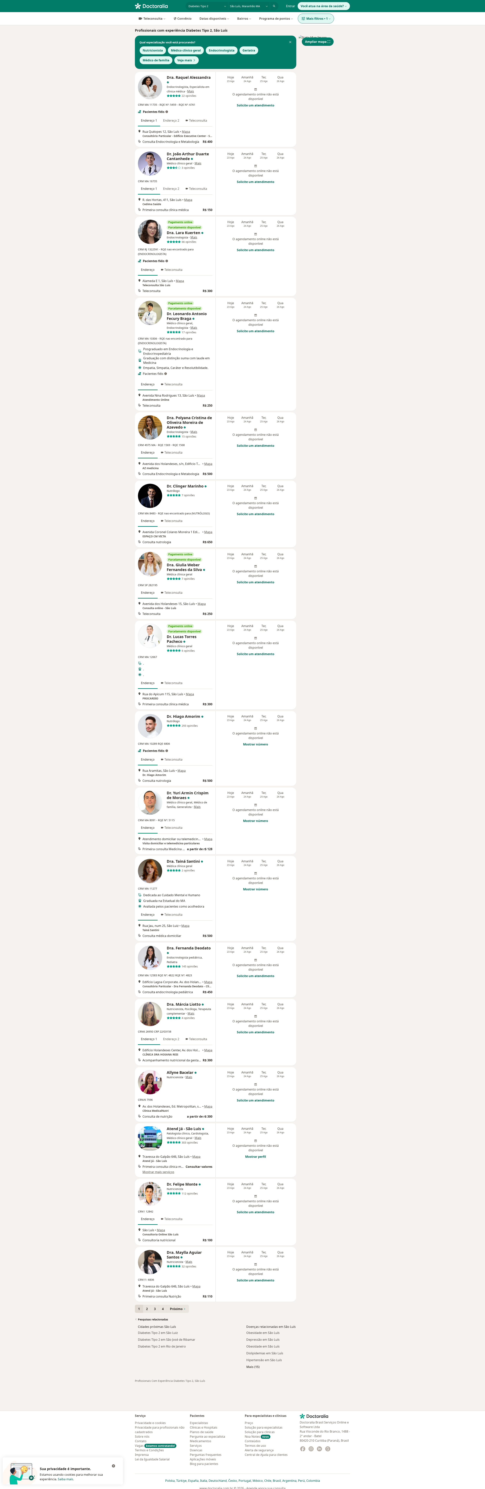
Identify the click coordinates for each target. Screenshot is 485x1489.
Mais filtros (317, 18)
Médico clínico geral (186, 50)
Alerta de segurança (259, 1450)
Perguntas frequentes (205, 1455)
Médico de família (156, 60)
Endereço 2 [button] (171, 120)
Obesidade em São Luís (263, 1333)
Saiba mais (65, 1479)
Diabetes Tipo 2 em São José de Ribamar (166, 1339)
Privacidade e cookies (150, 1423)
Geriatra (248, 50)
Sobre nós (142, 1436)
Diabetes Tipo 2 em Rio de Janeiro (162, 1346)
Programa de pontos (274, 18)
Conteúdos (252, 1441)
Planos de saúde (201, 1432)
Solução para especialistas (263, 1427)
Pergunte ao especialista (207, 1436)
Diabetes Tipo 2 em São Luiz (158, 1333)
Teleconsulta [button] (198, 120)
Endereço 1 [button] (149, 120)
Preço (249, 1423)
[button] (290, 42)
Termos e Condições (149, 1450)
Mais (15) (253, 1367)
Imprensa (142, 1455)
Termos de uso (255, 1446)
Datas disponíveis (212, 18)
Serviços (196, 1446)
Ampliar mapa (316, 42)
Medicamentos (200, 1441)
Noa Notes (257, 1436)
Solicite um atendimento (255, 105)
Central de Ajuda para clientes (266, 1455)
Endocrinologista (222, 50)
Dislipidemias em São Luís (264, 1353)
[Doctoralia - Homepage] (158, 6)
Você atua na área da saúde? (322, 6)
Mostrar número (255, 744)
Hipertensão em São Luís (264, 1360)
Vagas (155, 1446)
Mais (190, 91)
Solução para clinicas (260, 1432)
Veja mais (184, 60)
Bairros (242, 18)
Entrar (290, 6)
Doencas (196, 1450)
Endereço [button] (148, 270)
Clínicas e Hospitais (203, 1427)
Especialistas (199, 1423)
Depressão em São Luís (263, 1339)
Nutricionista (153, 50)
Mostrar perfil (255, 1157)
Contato (140, 1441)
